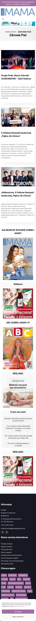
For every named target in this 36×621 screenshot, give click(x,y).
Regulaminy (5, 516)
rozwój (4, 579)
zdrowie (27, 587)
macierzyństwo (21, 599)
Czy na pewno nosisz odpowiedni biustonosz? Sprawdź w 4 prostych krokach (18, 428)
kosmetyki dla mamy (15, 583)
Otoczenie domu (7, 549)
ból (12, 599)
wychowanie (21, 595)
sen (19, 579)
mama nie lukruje (18, 591)
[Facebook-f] (2, 532)
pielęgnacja (23, 575)
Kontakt (3, 510)
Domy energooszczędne (9, 558)
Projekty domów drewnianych (11, 555)
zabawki (26, 579)
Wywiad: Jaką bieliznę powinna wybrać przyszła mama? (18, 420)
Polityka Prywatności (8, 513)
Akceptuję (18, 611)
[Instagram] (6, 532)
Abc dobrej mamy (7, 564)
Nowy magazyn (6, 552)
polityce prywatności (19, 606)
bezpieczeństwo (8, 595)
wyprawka (5, 591)
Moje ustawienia (18, 617)
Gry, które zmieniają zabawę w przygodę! (18, 444)
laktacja (5, 599)
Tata (3, 587)
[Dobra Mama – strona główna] (18, 12)
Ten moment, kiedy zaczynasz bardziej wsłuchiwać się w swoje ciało (18, 437)
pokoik (12, 579)
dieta (4, 583)
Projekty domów (6, 544)
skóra (28, 583)
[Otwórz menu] (3, 19)
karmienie (12, 575)
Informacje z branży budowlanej (12, 561)
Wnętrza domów (6, 547)
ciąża (4, 575)
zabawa (19, 587)
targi (29, 591)
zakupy (10, 587)
